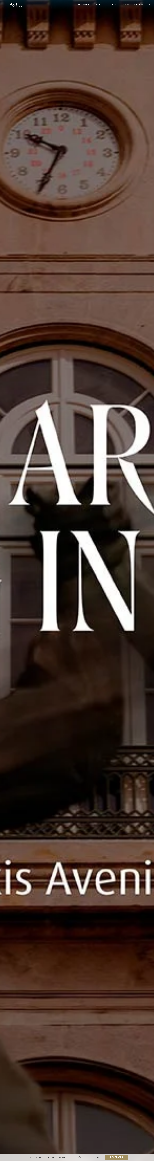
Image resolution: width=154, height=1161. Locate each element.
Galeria (126, 5)
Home (79, 5)
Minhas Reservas (138, 5)
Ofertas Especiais (114, 5)
